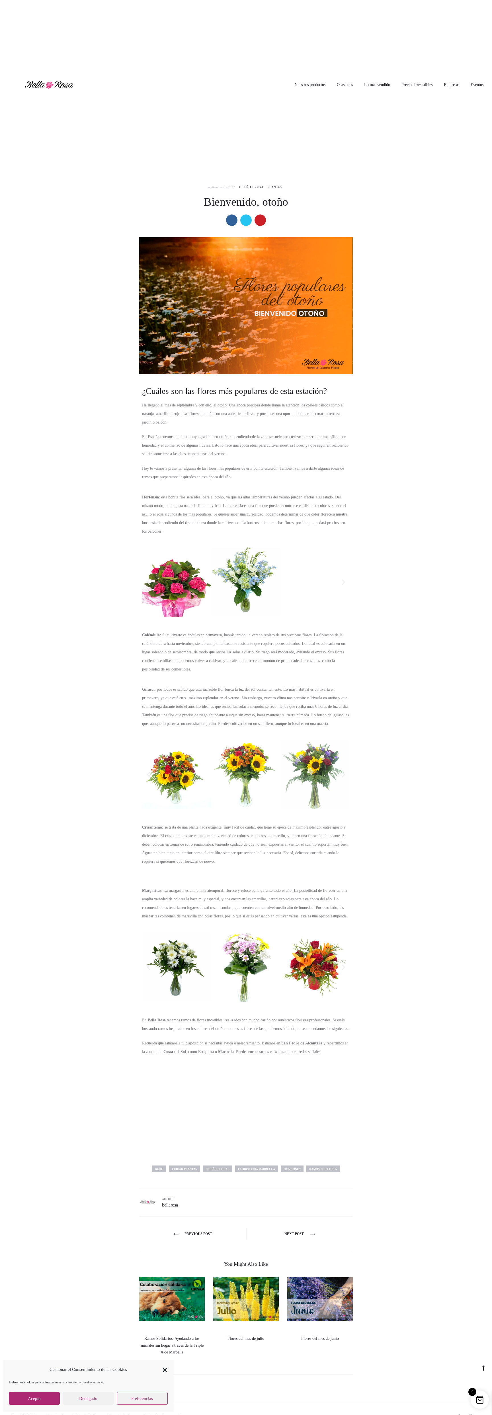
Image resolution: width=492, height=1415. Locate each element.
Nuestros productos (310, 85)
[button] (165, 1369)
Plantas (275, 187)
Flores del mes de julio (245, 1338)
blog (159, 1169)
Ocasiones (345, 85)
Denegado (88, 1398)
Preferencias (142, 1398)
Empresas (451, 85)
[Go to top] (483, 1367)
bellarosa (170, 1205)
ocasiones (292, 1169)
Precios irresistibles (416, 85)
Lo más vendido (377, 85)
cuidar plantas (184, 1169)
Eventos (477, 85)
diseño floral (217, 1169)
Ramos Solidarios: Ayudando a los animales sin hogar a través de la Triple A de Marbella (172, 1345)
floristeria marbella (256, 1169)
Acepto (34, 1398)
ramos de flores (323, 1169)
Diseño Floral (251, 187)
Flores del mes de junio (320, 1338)
